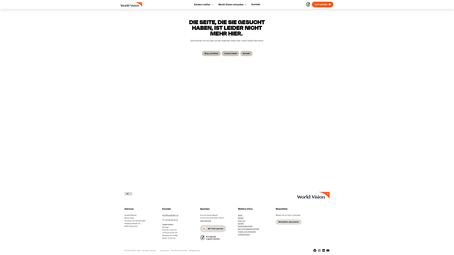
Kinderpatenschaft (245, 226)
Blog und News (211, 53)
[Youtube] (328, 250)
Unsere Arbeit (230, 53)
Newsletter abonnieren (288, 222)
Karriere (241, 223)
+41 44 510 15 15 (171, 220)
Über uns (241, 221)
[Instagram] (319, 250)
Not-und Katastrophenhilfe (248, 229)
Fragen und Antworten (247, 232)
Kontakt (246, 53)
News (240, 215)
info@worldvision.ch (170, 215)
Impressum (164, 250)
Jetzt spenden (320, 4)
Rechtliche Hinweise (179, 250)
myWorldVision (244, 234)
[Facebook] (315, 250)
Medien (241, 218)
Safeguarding (194, 250)
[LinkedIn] (323, 250)
